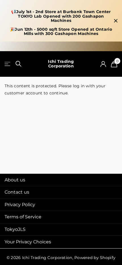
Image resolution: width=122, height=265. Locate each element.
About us (15, 180)
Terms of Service (23, 217)
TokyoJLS (15, 229)
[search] (18, 63)
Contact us (17, 192)
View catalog (8, 63)
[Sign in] (103, 64)
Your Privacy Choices (28, 242)
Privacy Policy (20, 204)
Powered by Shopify (94, 257)
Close (116, 21)
